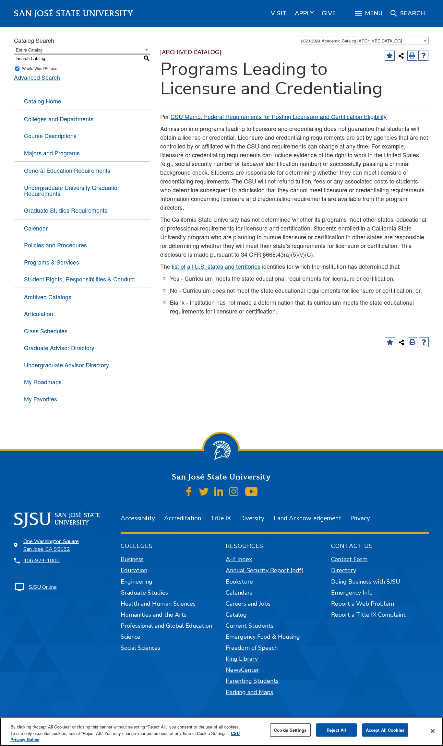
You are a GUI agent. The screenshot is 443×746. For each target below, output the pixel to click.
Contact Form (349, 559)
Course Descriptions (50, 135)
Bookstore (239, 582)
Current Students (249, 626)
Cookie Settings (290, 730)
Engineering (136, 582)
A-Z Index (239, 559)
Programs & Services (51, 262)
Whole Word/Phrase (39, 68)
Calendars (239, 593)
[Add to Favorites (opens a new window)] (390, 56)
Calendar (36, 228)
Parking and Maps (249, 692)
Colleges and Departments (58, 118)
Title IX (220, 518)
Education (134, 570)
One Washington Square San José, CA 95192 (51, 545)
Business (132, 559)
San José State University (74, 13)
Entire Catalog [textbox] (29, 50)
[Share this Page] (401, 56)
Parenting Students (252, 681)
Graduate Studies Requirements (65, 210)
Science (130, 637)
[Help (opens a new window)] (423, 56)
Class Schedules (45, 330)
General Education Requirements (67, 170)
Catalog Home (42, 101)
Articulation (38, 313)
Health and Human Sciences (158, 604)
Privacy (360, 518)
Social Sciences (140, 648)
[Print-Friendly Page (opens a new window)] (412, 56)
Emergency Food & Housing (263, 637)
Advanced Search (37, 77)
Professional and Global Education (166, 626)
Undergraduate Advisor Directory (66, 365)
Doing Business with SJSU (365, 582)
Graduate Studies (144, 593)
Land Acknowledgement (307, 518)
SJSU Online (43, 587)
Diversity (252, 518)
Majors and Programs (52, 152)
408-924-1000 (41, 560)
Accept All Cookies (385, 730)
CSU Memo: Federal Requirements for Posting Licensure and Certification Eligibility (279, 116)
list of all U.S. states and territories (216, 266)
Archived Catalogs (47, 296)
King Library (242, 659)
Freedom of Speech (252, 648)
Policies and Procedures (55, 245)
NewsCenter (242, 670)
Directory (343, 570)
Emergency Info (352, 593)
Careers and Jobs (248, 604)
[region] (279, 13)
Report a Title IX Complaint (368, 615)
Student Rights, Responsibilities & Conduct (79, 279)
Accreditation (182, 518)
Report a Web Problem (362, 604)
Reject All (336, 730)
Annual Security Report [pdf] (265, 570)
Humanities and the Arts (153, 615)
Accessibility (138, 518)
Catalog (236, 615)
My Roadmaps (43, 381)
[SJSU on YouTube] (251, 491)
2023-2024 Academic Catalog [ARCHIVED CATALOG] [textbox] (351, 41)
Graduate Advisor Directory (59, 347)
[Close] (432, 731)
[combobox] (364, 40)
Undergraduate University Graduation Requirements (72, 190)
